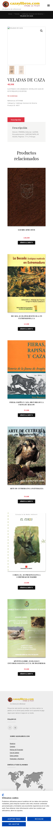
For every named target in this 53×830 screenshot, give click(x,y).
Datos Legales (14, 756)
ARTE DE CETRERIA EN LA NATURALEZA (26, 488)
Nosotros (12, 743)
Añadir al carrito (26, 242)
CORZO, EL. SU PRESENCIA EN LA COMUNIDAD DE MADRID (26, 576)
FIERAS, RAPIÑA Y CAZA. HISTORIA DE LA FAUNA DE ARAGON (26, 403)
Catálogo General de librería (32, 14)
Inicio (10, 14)
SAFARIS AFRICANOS (26, 230)
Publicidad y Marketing (17, 759)
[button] (41, 30)
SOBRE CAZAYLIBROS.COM (20, 736)
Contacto (12, 746)
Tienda (16, 14)
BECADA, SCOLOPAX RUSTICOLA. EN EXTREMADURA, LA (26, 317)
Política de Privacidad (16, 750)
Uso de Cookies (14, 753)
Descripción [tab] (16, 120)
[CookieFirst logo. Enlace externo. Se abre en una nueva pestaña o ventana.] (3, 795)
